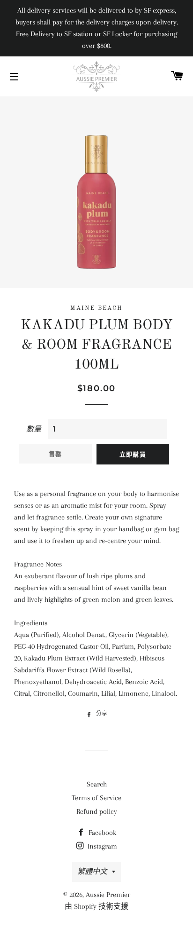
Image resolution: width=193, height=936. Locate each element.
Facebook (101, 832)
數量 (33, 429)
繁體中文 (92, 871)
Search (97, 784)
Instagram (101, 846)
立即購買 (132, 454)
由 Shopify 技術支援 (96, 906)
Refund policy (96, 811)
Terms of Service (96, 798)
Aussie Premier (108, 894)
